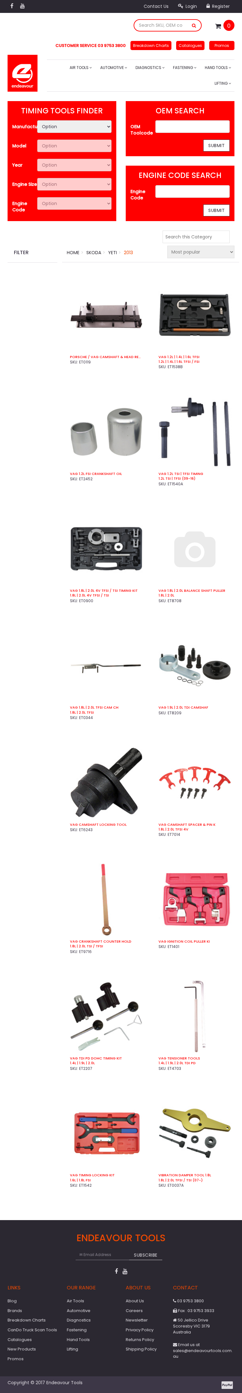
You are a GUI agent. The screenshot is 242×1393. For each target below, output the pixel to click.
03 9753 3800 (190, 1301)
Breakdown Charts (151, 45)
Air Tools (79, 67)
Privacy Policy (139, 1330)
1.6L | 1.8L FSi (80, 1180)
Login (190, 6)
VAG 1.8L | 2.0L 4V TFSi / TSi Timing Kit (104, 590)
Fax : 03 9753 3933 (195, 1311)
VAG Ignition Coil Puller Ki (184, 941)
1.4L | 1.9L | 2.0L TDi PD (177, 1063)
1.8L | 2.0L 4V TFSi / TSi (89, 595)
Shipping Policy (141, 1349)
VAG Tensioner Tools (179, 1058)
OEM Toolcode (141, 129)
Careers (134, 1311)
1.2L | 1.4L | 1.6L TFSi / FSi (178, 361)
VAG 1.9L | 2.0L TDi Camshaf (183, 707)
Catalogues (190, 45)
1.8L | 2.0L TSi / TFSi (86, 946)
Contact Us (156, 6)
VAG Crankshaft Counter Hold (100, 941)
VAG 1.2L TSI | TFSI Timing (180, 473)
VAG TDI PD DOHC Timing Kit (96, 1058)
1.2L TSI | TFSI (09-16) (176, 478)
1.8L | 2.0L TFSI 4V (173, 829)
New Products (22, 1349)
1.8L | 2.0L (166, 595)
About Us (135, 1301)
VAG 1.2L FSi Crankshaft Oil (96, 473)
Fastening (183, 67)
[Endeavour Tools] (22, 71)
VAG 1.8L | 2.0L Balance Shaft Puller (191, 590)
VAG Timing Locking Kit (92, 1175)
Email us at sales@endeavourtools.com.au (203, 1350)
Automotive (112, 67)
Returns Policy (140, 1340)
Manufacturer (24, 126)
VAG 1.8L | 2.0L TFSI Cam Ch (94, 707)
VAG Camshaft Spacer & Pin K (187, 824)
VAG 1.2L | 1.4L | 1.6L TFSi (178, 357)
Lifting (222, 83)
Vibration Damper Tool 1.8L (184, 1175)
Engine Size (24, 184)
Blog (12, 1301)
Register (220, 6)
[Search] (194, 25)
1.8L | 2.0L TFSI (82, 712)
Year (17, 165)
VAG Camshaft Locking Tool (98, 824)
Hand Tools (217, 67)
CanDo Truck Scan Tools (32, 1330)
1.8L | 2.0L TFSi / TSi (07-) (180, 1180)
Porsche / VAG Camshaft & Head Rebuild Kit (106, 357)
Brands (15, 1311)
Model (19, 146)
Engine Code (19, 206)
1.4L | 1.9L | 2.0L (82, 1063)
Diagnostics (148, 67)
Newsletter (137, 1320)
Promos (222, 45)
